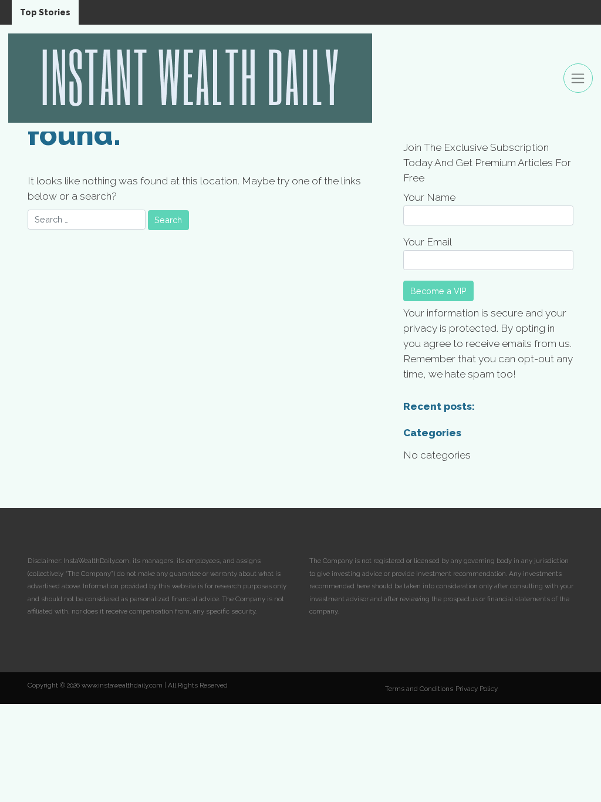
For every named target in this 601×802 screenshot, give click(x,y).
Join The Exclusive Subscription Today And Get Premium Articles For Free (487, 162)
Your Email (427, 242)
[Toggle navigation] (578, 78)
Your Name (429, 197)
